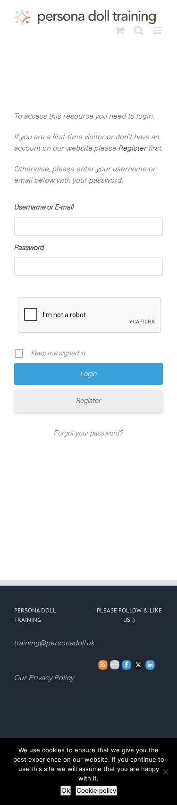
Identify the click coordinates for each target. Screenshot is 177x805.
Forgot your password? (88, 433)
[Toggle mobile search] (138, 30)
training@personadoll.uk (54, 643)
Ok (65, 790)
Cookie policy (96, 790)
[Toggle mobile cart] (120, 30)
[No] (165, 771)
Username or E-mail (44, 207)
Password (29, 247)
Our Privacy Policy (44, 678)
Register (132, 148)
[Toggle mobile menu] (158, 30)
